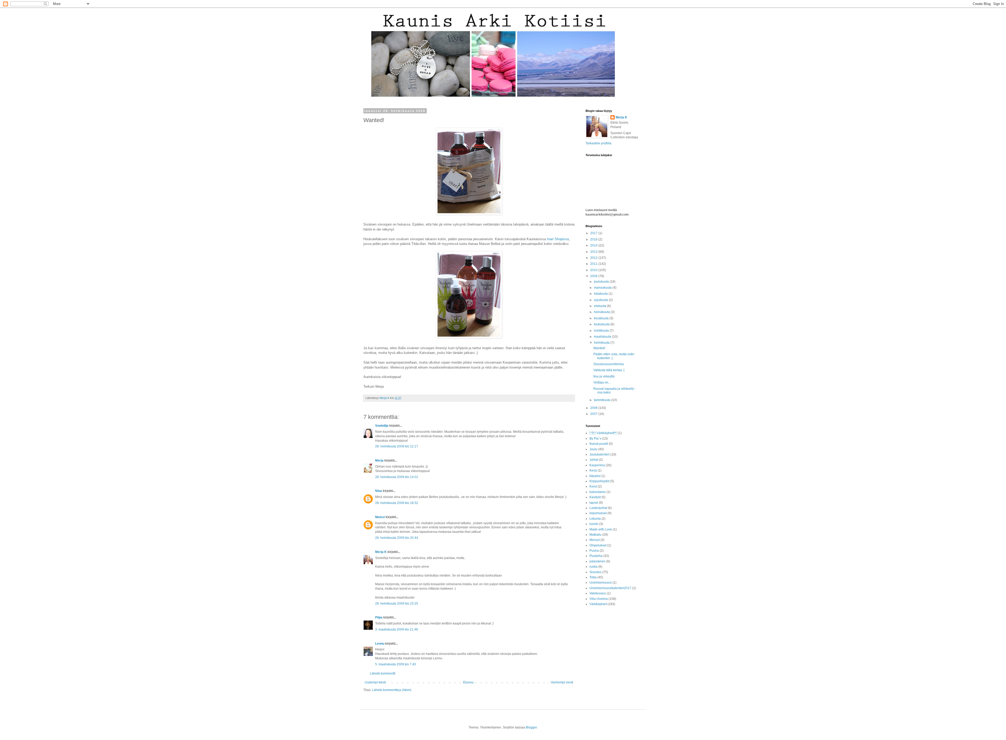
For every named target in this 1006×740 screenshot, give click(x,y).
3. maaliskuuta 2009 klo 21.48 (396, 629)
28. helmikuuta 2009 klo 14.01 (396, 477)
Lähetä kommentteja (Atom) (391, 690)
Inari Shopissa (558, 239)
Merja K (381, 552)
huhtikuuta (602, 330)
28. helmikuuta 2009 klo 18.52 (396, 503)
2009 (594, 276)
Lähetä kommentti (382, 673)
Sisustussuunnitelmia (608, 364)
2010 (594, 270)
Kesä (593, 470)
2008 (594, 408)
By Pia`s (595, 438)
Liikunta (595, 518)
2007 (594, 414)
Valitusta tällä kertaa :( (609, 370)
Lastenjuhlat (598, 508)
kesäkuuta (601, 318)
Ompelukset (597, 545)
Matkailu (595, 534)
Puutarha (596, 556)
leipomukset (598, 513)
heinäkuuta (602, 312)
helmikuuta (602, 342)
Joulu (593, 449)
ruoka (593, 566)
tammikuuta (602, 400)
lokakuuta (601, 293)
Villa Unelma (598, 599)
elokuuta (600, 306)
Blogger (531, 727)
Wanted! (599, 348)
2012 (594, 258)
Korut (593, 486)
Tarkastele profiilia (598, 143)
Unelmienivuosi (600, 582)
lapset (593, 503)
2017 (594, 233)
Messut (594, 540)
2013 (594, 252)
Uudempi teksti (375, 682)
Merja (379, 460)
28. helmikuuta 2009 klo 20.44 (396, 538)
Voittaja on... (602, 382)
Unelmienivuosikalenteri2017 (610, 588)
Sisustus (595, 572)
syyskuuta (601, 300)
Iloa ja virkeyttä (604, 376)
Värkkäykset (598, 604)
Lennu (379, 643)
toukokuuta (602, 324)
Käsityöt (595, 497)
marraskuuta (603, 287)
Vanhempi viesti (562, 682)
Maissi (380, 517)
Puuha (594, 550)
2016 (594, 239)
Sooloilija (382, 425)
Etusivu (468, 682)
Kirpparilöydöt (599, 481)
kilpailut (594, 476)
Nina (378, 491)
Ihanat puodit (598, 444)
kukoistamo (597, 492)
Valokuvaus (597, 593)
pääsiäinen (597, 561)
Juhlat (593, 460)
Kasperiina (597, 465)
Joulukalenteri (599, 454)
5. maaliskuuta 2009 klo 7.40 (395, 664)
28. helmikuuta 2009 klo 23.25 (396, 603)
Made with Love (600, 529)
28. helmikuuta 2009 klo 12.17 (396, 446)
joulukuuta (602, 281)
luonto (593, 524)
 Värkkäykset (603, 433)
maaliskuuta (603, 336)
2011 (594, 264)
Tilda (593, 577)
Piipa (378, 617)
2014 (594, 245)
